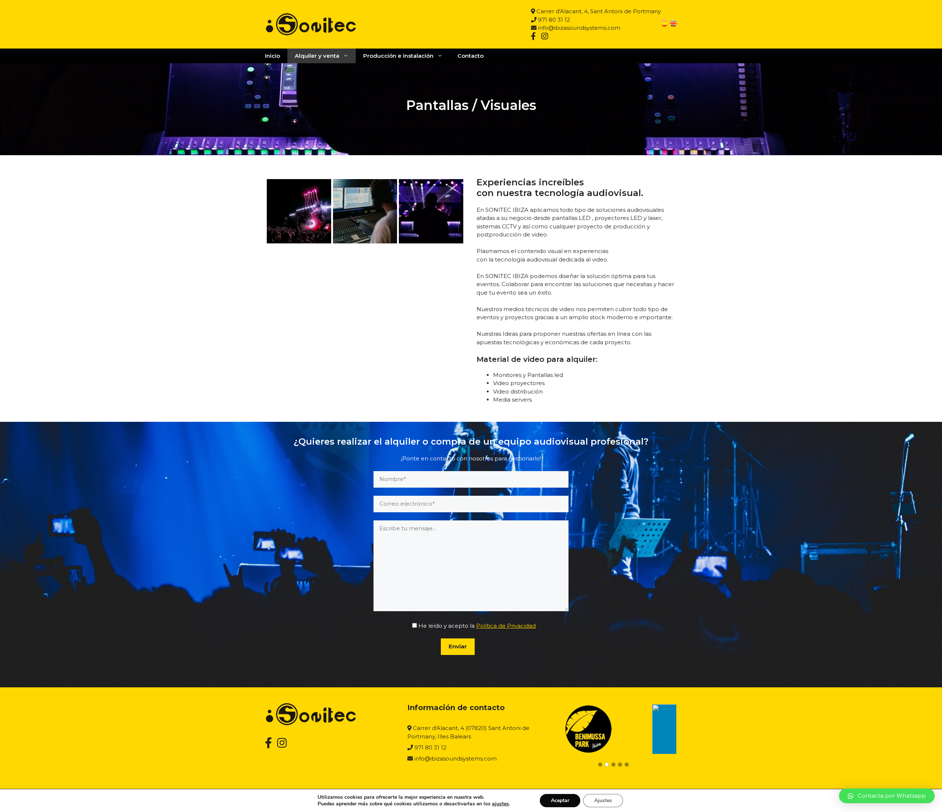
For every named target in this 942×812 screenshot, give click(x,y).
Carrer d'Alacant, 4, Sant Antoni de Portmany (598, 11)
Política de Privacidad (506, 625)
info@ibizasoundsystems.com (578, 27)
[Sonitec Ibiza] (311, 23)
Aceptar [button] (560, 800)
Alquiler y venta (317, 55)
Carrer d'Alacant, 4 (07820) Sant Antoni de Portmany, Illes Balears (468, 732)
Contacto (470, 55)
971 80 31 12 (553, 19)
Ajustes (603, 800)
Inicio (272, 55)
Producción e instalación (398, 55)
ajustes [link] (500, 803)
